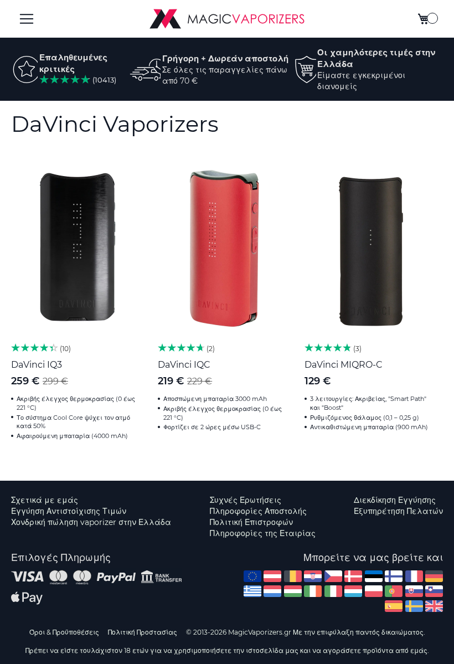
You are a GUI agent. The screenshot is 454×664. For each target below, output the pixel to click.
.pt (394, 591)
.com (252, 576)
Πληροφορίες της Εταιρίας (263, 533)
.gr (252, 591)
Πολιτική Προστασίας (142, 632)
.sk (414, 591)
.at (272, 576)
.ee (374, 576)
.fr (414, 576)
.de (434, 576)
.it (333, 591)
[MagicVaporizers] (227, 19)
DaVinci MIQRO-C (344, 364)
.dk (353, 576)
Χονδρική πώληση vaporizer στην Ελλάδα (91, 522)
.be (293, 576)
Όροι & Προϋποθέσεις (64, 632)
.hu (293, 591)
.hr (313, 576)
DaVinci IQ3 (36, 364)
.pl (374, 591)
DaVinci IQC (184, 364)
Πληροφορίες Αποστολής (258, 511)
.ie (313, 591)
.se (414, 606)
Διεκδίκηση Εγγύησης (395, 500)
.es (394, 606)
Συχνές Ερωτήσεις (245, 500)
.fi (394, 576)
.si (434, 591)
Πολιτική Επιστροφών (251, 522)
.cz (333, 576)
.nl (272, 591)
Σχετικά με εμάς (44, 500)
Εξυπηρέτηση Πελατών (398, 511)
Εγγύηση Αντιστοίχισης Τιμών (68, 511)
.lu (353, 591)
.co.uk (434, 606)
